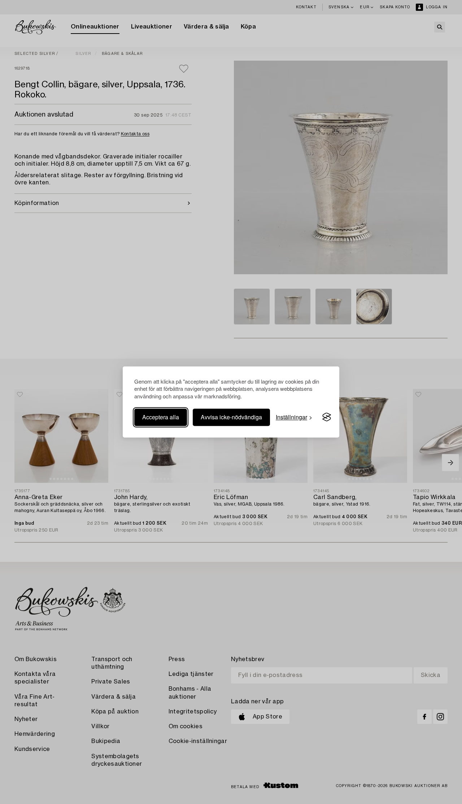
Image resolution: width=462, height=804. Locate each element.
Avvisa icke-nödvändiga (231, 417)
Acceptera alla (160, 417)
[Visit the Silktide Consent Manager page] (326, 417)
